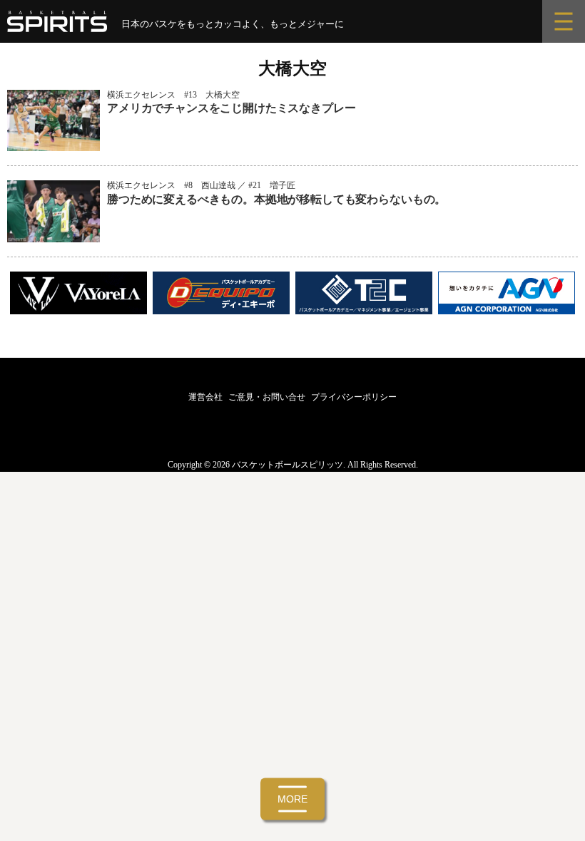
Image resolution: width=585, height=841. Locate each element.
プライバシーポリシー (354, 397)
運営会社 (205, 397)
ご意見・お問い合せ (266, 397)
